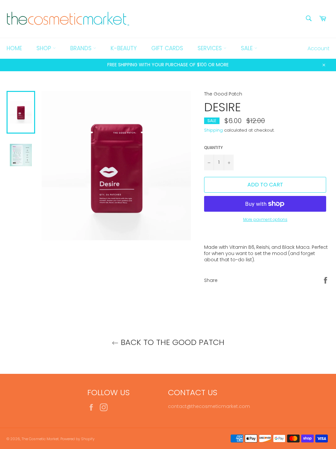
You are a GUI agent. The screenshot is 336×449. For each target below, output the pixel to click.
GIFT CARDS (167, 48)
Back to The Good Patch (171, 342)
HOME (14, 48)
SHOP (44, 48)
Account (318, 48)
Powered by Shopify (77, 438)
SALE (247, 48)
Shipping (213, 130)
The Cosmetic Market (40, 438)
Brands (81, 48)
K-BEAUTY (124, 48)
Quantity (213, 147)
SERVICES (210, 48)
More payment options (265, 219)
